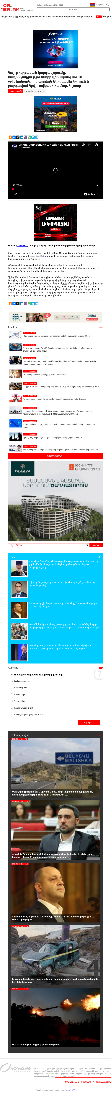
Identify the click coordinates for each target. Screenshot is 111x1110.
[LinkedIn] (21, 137)
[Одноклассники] (10, 137)
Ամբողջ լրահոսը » (55, 456)
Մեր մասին (86, 1082)
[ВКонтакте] (14, 137)
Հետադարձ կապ (71, 1082)
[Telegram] (36, 137)
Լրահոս (13, 327)
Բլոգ (13, 557)
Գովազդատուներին (102, 1082)
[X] (17, 137)
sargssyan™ (70, 1090)
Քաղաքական (15, 91)
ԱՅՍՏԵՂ (22, 245)
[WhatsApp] (29, 137)
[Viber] (25, 137)
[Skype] (33, 137)
